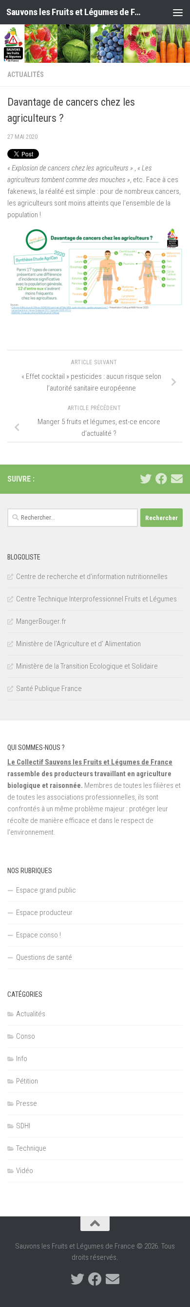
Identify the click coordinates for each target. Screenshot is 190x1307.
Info (21, 1058)
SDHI (23, 1125)
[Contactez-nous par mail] (177, 479)
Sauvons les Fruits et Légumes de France (74, 12)
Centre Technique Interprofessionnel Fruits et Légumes (96, 599)
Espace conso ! (38, 935)
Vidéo (24, 1170)
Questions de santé (44, 957)
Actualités (25, 74)
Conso (25, 1036)
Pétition (27, 1081)
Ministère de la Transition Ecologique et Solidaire (87, 666)
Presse (26, 1103)
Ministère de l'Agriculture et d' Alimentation (78, 643)
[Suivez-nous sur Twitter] (146, 479)
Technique (31, 1148)
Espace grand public (46, 890)
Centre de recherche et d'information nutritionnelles (92, 576)
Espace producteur (44, 912)
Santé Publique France (49, 688)
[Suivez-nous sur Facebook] (161, 479)
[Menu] (178, 12)
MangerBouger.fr (41, 621)
